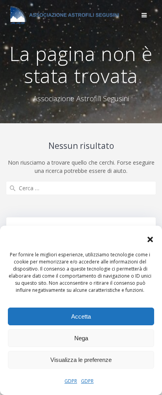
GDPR (70, 381)
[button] (150, 239)
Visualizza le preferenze (81, 359)
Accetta (81, 316)
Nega (81, 338)
